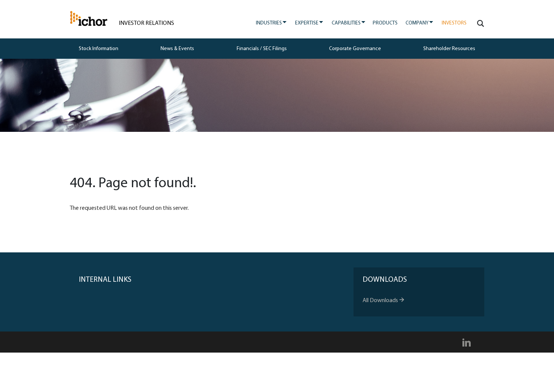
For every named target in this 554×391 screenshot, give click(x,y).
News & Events (177, 49)
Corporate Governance (355, 49)
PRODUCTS (385, 23)
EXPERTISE (309, 23)
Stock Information (98, 49)
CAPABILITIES (349, 23)
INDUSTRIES (271, 23)
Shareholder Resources (449, 49)
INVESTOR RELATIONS (146, 23)
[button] (479, 23)
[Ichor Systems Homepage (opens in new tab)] (88, 18)
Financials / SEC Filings (262, 49)
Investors (454, 23)
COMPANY (420, 23)
